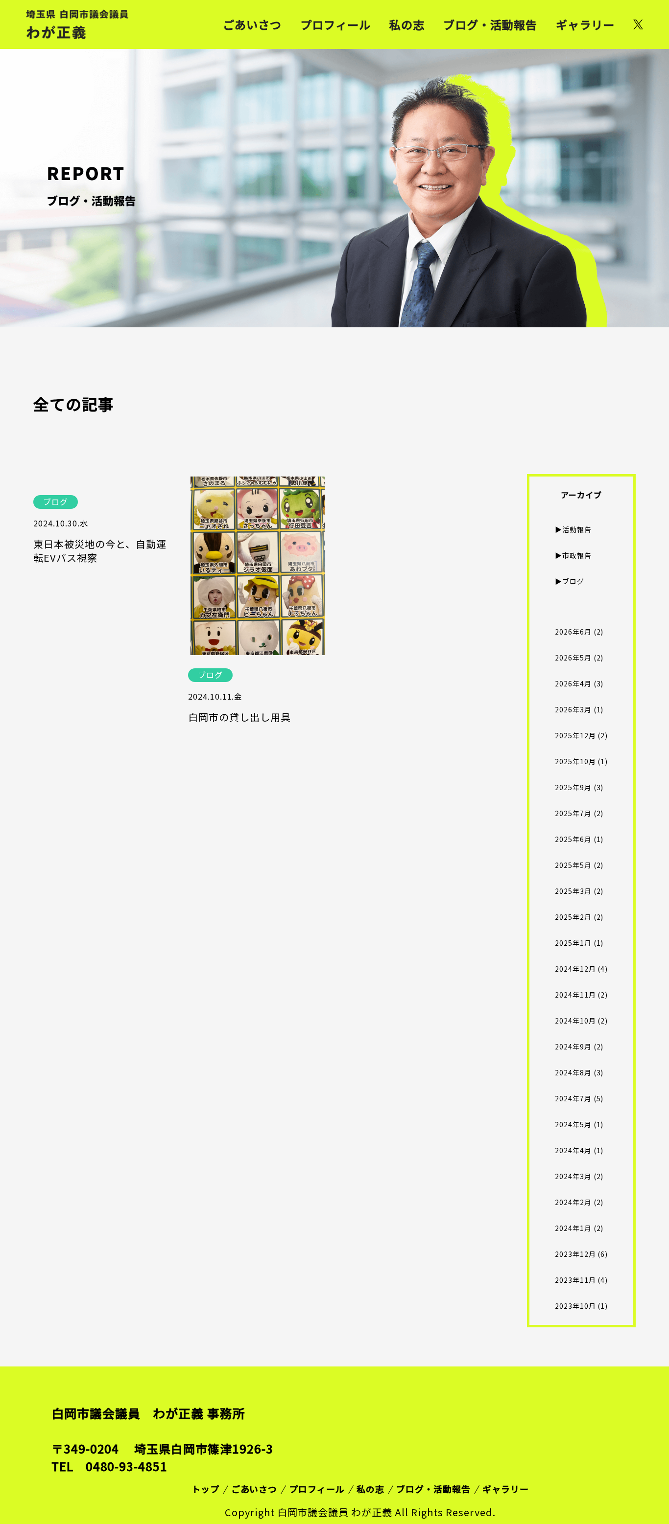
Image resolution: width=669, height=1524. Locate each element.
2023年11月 (575, 1280)
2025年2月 (573, 917)
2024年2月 (573, 1202)
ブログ (55, 501)
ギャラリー (585, 24)
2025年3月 (573, 891)
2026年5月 (573, 657)
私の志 (407, 24)
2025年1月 (573, 943)
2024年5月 (573, 1124)
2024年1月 (573, 1228)
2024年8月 (573, 1072)
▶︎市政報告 (573, 555)
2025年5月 (573, 865)
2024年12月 (575, 969)
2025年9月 (573, 787)
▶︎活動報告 (573, 529)
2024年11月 (575, 995)
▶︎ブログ (569, 581)
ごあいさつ (252, 24)
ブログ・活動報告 (490, 24)
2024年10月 (575, 1020)
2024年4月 (573, 1150)
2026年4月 (573, 683)
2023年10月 (575, 1306)
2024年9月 (573, 1046)
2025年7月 (573, 813)
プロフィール (335, 24)
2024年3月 (573, 1176)
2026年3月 (573, 709)
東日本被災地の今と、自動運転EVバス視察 (100, 551)
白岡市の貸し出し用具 (239, 717)
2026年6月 (573, 632)
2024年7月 (573, 1098)
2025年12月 (575, 735)
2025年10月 (575, 761)
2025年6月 (573, 839)
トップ (205, 1488)
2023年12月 (575, 1254)
